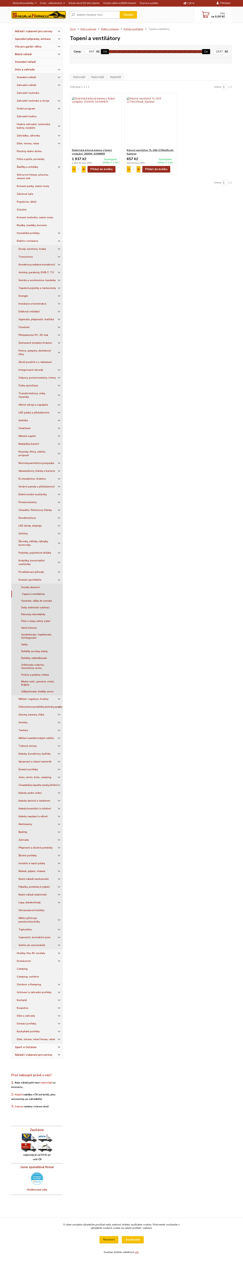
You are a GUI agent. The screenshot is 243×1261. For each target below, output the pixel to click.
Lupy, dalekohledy (30, 902)
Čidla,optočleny (28, 385)
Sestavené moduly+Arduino (35, 343)
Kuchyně (22, 1000)
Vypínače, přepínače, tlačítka (36, 319)
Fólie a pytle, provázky (30, 159)
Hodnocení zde (37, 1190)
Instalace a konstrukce (32, 303)
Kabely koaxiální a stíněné (35, 808)
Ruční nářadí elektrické (33, 894)
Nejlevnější (97, 77)
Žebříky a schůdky (27, 167)
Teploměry (25, 929)
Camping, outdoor (28, 976)
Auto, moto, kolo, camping (35, 777)
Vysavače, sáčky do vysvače (36, 600)
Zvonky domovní (30, 587)
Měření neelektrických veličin (36, 738)
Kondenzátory (27, 518)
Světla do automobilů (32, 945)
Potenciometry (28, 502)
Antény (23, 722)
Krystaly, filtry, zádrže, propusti (32, 453)
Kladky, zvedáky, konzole (32, 225)
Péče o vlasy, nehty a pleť (35, 621)
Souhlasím (133, 1240)
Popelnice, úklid (26, 201)
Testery (23, 730)
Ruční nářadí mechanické (34, 879)
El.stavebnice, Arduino (32, 478)
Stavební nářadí (25, 62)
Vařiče (24, 644)
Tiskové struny (28, 746)
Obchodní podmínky (23, 3)
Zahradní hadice (26, 116)
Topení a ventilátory (33, 594)
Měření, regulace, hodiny (33, 699)
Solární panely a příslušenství (37, 486)
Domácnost (24, 961)
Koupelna (22, 1008)
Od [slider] (105, 52)
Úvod (73, 29)
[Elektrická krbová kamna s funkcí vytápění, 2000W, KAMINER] (96, 121)
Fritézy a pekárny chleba (35, 674)
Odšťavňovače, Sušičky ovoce (37, 691)
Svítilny (23, 533)
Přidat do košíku (101, 169)
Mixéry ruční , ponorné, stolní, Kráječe (37, 683)
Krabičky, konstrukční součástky (32, 562)
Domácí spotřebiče (30, 579)
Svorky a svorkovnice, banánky (37, 280)
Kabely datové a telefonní (34, 800)
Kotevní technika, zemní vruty (35, 217)
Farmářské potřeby (28, 233)
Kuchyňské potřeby (28, 1031)
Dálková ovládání (29, 311)
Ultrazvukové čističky (31, 910)
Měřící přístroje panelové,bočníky (29, 919)
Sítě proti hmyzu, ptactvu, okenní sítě (33, 176)
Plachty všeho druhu (29, 151)
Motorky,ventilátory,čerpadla (36, 463)
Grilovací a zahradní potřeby (34, 992)
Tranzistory (26, 256)
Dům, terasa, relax (28, 143)
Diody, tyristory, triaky (32, 249)
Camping (22, 969)
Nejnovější (79, 77)
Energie (23, 296)
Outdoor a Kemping (29, 984)
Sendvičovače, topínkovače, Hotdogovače (36, 636)
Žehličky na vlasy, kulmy (34, 651)
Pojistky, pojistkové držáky (35, 552)
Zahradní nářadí (26, 85)
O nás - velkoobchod (51, 3)
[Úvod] (38, 14)
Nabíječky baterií (29, 444)
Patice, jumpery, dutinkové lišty (35, 352)
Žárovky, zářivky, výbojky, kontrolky (33, 543)
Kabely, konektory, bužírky (35, 753)
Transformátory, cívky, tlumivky (32, 395)
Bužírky (23, 832)
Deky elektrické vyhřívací (35, 607)
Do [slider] (206, 52)
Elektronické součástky (33, 494)
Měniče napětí (27, 436)
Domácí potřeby (28, 769)
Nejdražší (115, 77)
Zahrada (24, 840)
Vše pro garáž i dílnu (28, 46)
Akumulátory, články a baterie (37, 471)
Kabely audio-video (30, 793)
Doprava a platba (149, 3)
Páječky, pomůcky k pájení (34, 887)
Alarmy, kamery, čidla (31, 714)
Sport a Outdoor (26, 1047)
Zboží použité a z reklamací (35, 362)
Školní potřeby (28, 855)
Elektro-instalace (27, 241)
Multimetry (25, 824)
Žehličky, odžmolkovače (34, 658)
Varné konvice (29, 628)
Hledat (128, 15)
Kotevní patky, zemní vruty (33, 186)
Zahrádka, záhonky (28, 135)
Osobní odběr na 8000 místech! (119, 3)
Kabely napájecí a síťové (33, 816)
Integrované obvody (31, 370)
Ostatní (21, 209)
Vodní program (26, 108)
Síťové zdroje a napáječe (33, 404)
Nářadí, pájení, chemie (32, 871)
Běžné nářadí (23, 54)
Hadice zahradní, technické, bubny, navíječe (34, 126)
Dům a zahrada (25, 69)
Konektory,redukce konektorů (37, 264)
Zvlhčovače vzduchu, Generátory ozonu (32, 666)
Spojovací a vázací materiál (35, 761)
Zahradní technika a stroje (33, 100)
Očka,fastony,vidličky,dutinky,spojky (40, 707)
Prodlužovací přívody (31, 572)
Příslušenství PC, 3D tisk (33, 335)
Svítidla (23, 420)
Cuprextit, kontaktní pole (34, 937)
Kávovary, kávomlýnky (33, 614)
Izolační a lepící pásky (32, 863)
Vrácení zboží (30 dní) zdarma (83, 3)
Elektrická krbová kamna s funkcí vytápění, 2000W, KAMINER (92, 152)
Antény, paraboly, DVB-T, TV (36, 272)
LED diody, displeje (30, 525)
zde (137, 1252)
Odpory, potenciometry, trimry (37, 377)
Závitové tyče (25, 194)
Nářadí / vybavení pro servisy (33, 31)
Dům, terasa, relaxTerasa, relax (36, 1039)
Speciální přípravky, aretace (33, 39)
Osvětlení (24, 428)
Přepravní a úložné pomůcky (35, 847)
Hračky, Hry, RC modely (31, 953)
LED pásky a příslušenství (34, 412)
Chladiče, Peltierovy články (35, 510)
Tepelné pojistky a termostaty (37, 288)
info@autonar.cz (165, 17)
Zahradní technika (28, 93)
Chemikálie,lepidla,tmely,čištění (38, 785)
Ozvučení (24, 327)
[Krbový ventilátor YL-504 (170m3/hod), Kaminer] (151, 121)
